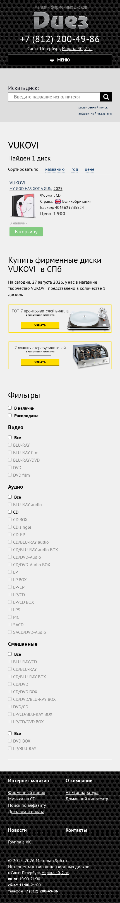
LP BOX (20, 579)
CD (15, 512)
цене (89, 169)
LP (15, 572)
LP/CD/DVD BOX (28, 721)
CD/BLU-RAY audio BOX (35, 549)
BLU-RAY (21, 445)
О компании (79, 780)
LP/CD (19, 594)
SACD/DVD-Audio (29, 632)
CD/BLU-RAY (25, 669)
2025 (36, 189)
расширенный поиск (93, 107)
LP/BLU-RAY (24, 748)
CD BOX (20, 519)
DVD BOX (21, 741)
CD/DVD (20, 684)
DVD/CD (20, 706)
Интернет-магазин (28, 780)
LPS (16, 609)
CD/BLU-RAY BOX (29, 676)
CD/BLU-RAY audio (31, 542)
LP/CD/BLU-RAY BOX (32, 714)
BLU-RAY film (26, 452)
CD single (22, 527)
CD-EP (19, 534)
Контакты (76, 830)
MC (16, 617)
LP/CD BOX (23, 602)
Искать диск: (23, 87)
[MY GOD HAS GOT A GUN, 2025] (24, 206)
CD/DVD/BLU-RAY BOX (34, 699)
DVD (17, 467)
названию (55, 169)
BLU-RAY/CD (25, 661)
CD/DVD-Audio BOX (31, 564)
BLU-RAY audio (27, 504)
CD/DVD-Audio (27, 557)
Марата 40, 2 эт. (77, 48)
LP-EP (19, 587)
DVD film (21, 475)
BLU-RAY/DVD (26, 460)
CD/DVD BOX (25, 691)
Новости (17, 830)
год (74, 169)
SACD (18, 624)
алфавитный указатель (95, 113)
